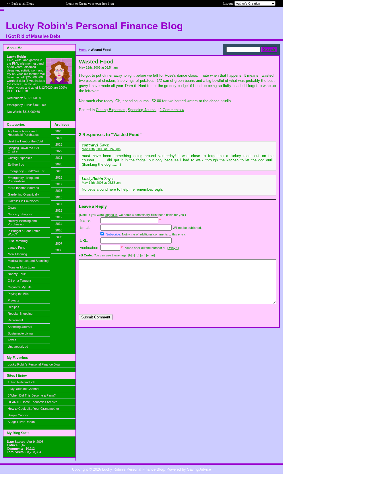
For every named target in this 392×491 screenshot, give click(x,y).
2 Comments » (172, 110)
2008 (58, 237)
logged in (111, 214)
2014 (58, 204)
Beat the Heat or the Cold (25, 141)
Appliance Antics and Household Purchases (23, 132)
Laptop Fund (16, 247)
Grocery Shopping (20, 214)
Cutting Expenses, (111, 110)
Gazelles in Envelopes (23, 201)
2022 (58, 151)
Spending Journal (20, 326)
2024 (58, 138)
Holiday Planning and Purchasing (22, 222)
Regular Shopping (20, 313)
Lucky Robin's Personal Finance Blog (34, 364)
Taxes (12, 340)
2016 (58, 190)
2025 (58, 131)
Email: (85, 227)
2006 (58, 250)
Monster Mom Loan (21, 267)
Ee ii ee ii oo (16, 164)
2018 (58, 177)
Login (70, 3)
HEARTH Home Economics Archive (32, 402)
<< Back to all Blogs (20, 3)
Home (83, 49)
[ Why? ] (173, 248)
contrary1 (90, 145)
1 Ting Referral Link (21, 382)
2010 (58, 230)
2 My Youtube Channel (23, 389)
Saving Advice (199, 469)
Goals (12, 207)
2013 (58, 210)
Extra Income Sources (23, 188)
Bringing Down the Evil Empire (23, 149)
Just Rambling (18, 241)
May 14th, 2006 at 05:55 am (101, 182)
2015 (58, 197)
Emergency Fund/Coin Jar (26, 171)
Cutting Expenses (20, 158)
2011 (58, 223)
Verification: (89, 248)
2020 (58, 164)
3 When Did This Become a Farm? (32, 395)
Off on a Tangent (19, 280)
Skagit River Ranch (21, 422)
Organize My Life (20, 287)
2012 (58, 217)
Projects (13, 300)
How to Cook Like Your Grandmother (33, 408)
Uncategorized (18, 346)
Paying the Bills (18, 293)
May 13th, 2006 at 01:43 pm (101, 149)
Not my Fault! (17, 274)
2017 (58, 184)
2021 (58, 157)
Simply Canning (18, 415)
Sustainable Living (20, 333)
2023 (58, 144)
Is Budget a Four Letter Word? (24, 232)
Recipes (13, 307)
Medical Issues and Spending (28, 260)
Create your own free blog (96, 3)
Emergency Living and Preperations (23, 179)
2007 (58, 243)
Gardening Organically (23, 194)
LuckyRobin (92, 179)
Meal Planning (17, 254)
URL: (84, 240)
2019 (58, 171)
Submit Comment (95, 317)
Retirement (15, 320)
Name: (85, 220)
